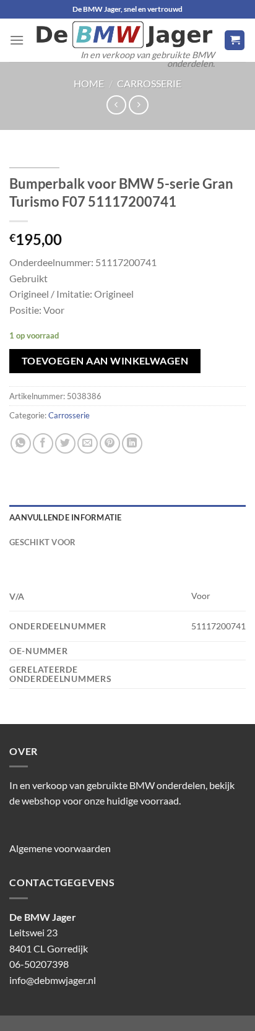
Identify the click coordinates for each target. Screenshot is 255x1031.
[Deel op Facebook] (43, 443)
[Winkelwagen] (234, 40)
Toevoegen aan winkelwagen (105, 360)
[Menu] (16, 40)
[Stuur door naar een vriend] (87, 443)
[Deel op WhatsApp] (21, 443)
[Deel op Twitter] (65, 443)
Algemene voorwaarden (60, 848)
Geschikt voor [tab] (42, 542)
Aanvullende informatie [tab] (65, 517)
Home (89, 83)
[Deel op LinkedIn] (132, 443)
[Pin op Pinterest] (110, 443)
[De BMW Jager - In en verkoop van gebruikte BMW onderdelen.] (124, 35)
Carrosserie (149, 83)
